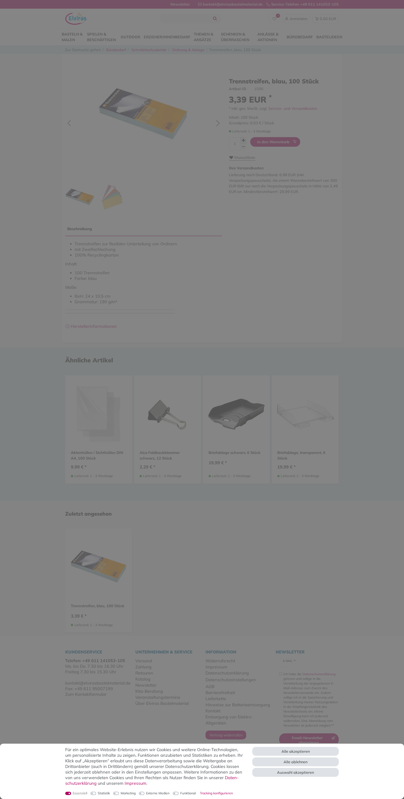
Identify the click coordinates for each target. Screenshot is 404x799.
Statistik (104, 793)
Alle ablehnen (295, 762)
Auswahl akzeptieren (295, 772)
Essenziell (80, 793)
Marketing (128, 793)
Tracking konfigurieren (216, 793)
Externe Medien (158, 793)
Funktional (188, 793)
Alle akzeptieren (295, 751)
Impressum (135, 783)
